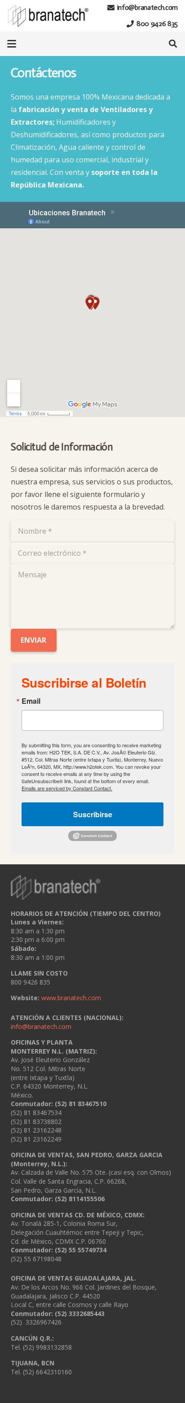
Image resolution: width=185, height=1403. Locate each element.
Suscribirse (92, 814)
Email (31, 701)
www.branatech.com (71, 997)
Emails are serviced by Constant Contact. (67, 788)
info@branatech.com (41, 1026)
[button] (11, 43)
